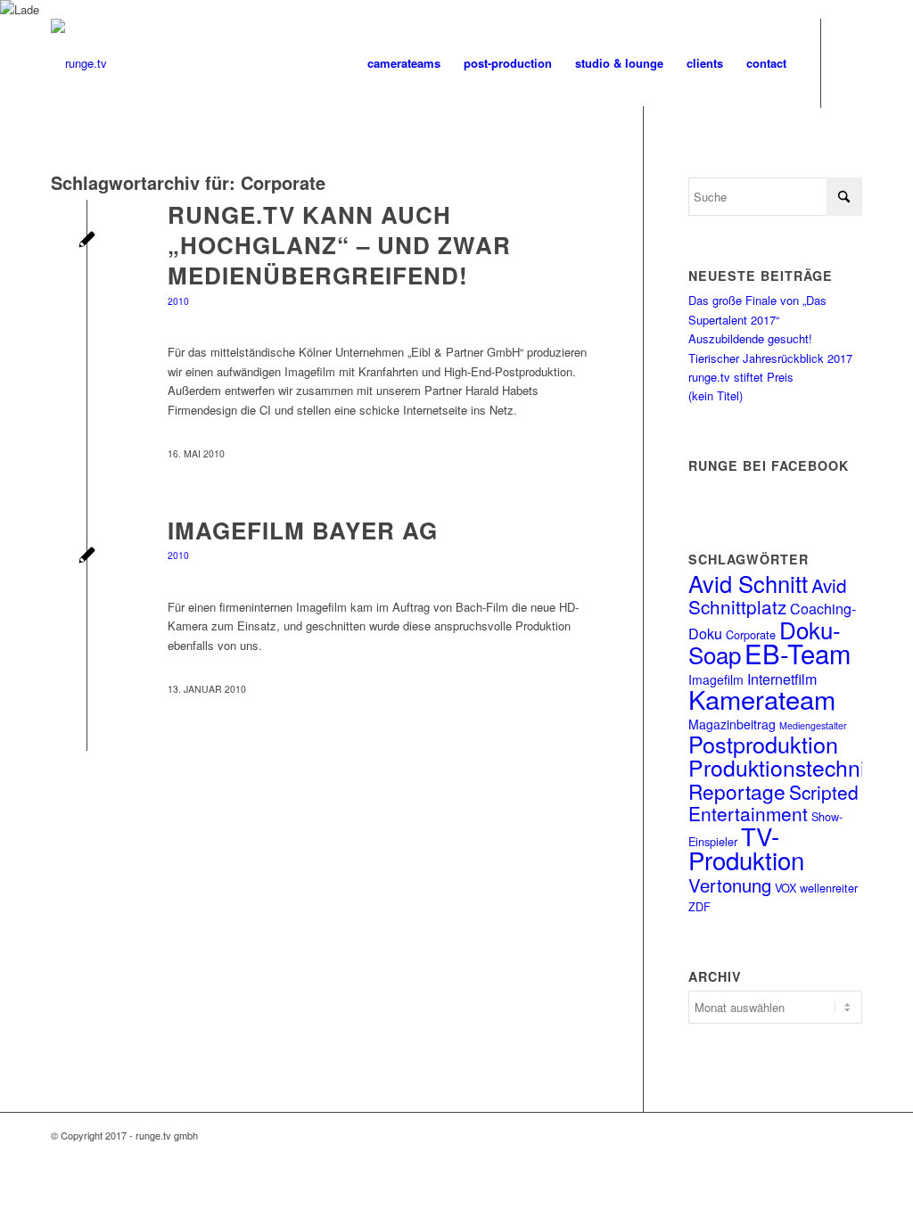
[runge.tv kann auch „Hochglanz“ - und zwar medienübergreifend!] (87, 241)
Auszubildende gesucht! (750, 338)
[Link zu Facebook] (848, 62)
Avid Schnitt (748, 583)
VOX (785, 887)
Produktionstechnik (782, 767)
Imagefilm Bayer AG (303, 530)
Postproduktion (763, 744)
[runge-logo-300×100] (79, 63)
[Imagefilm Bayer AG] (87, 557)
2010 (178, 301)
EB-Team (797, 652)
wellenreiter (829, 887)
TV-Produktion (746, 847)
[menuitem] (404, 63)
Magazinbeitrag (732, 724)
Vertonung (729, 885)
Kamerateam (761, 698)
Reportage (737, 791)
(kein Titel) (715, 395)
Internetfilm (782, 678)
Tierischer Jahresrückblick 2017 (770, 358)
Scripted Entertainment (773, 802)
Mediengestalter (813, 725)
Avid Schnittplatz (767, 596)
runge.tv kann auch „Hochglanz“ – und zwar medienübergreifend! (339, 245)
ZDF (699, 906)
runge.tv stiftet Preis (741, 376)
